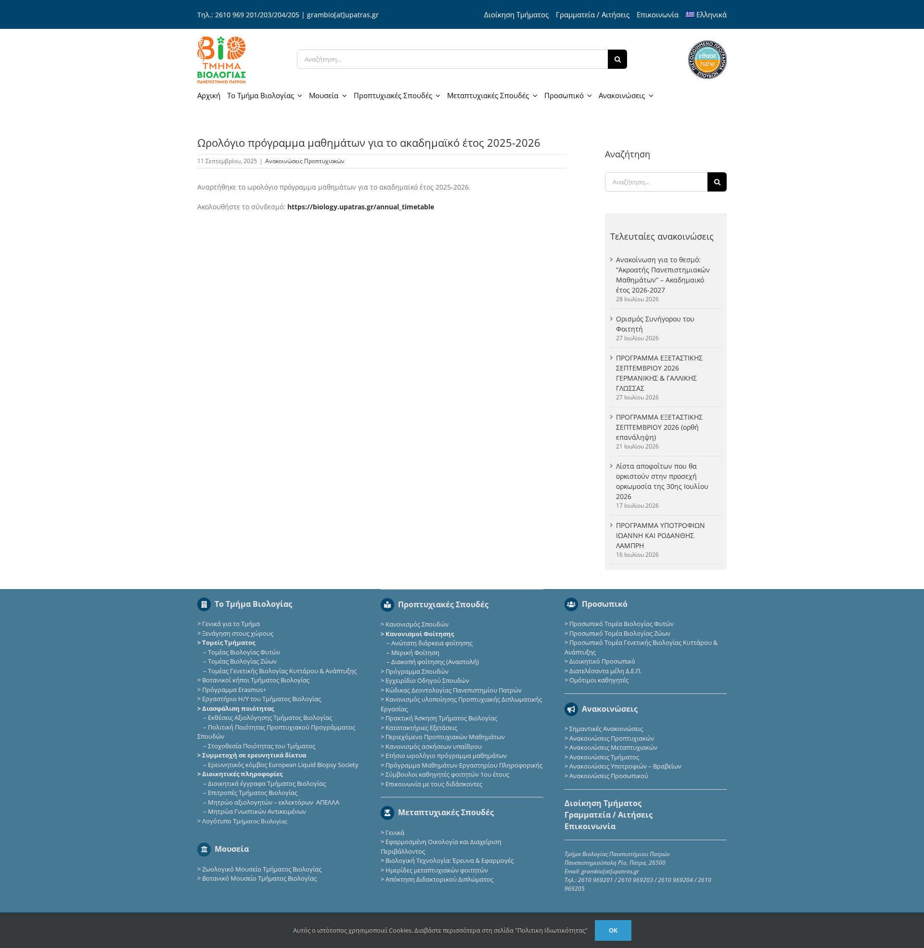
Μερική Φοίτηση (415, 652)
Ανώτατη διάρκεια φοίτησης (432, 643)
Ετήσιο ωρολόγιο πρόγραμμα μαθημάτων (446, 755)
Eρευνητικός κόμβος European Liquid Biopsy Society (283, 764)
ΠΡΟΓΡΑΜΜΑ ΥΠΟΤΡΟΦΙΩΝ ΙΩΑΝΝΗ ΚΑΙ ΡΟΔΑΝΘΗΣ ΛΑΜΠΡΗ (660, 535)
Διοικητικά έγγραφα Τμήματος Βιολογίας (267, 783)
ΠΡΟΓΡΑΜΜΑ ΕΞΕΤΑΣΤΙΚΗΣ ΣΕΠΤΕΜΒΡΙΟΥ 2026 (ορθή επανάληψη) (659, 427)
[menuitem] (706, 14)
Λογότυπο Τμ (244, 821)
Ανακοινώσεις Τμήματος (604, 757)
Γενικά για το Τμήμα (231, 623)
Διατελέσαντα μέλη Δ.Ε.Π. (605, 670)
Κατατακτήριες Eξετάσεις (421, 727)
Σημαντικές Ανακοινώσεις (606, 728)
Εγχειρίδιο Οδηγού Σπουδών (427, 680)
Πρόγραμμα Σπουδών (417, 671)
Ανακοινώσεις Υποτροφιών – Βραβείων (625, 766)
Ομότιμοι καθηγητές (599, 680)
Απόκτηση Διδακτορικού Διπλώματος (439, 879)
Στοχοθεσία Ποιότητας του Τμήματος (261, 746)
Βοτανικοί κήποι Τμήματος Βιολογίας (255, 680)
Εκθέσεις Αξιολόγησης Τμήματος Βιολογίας (270, 717)
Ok (613, 930)
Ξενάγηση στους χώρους (237, 633)
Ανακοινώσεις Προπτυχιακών (305, 161)
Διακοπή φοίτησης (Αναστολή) (435, 661)
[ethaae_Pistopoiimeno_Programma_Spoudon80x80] (707, 43)
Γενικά (394, 832)
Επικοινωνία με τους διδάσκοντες (433, 784)
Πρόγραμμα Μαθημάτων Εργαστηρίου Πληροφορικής (463, 765)
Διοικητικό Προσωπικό (602, 661)
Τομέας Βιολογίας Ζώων (242, 661)
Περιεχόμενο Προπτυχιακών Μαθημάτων (445, 736)
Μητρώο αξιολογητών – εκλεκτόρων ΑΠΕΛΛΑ (273, 802)
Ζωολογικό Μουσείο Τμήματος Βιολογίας (261, 869)
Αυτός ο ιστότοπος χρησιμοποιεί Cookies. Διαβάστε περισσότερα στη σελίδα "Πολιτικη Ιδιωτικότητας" (440, 930)
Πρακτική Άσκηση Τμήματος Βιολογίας (441, 718)
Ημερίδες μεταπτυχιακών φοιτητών (436, 870)
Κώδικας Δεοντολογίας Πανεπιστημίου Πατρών (453, 690)
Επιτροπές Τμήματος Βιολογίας (252, 792)
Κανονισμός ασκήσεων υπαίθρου (433, 746)
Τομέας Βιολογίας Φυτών (244, 652)
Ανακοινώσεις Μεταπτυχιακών (613, 747)
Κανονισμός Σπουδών (417, 624)
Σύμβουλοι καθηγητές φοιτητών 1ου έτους (447, 774)
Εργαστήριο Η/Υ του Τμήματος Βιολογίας (261, 698)
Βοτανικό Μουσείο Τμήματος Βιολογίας (259, 878)
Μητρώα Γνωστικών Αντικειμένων (257, 811)
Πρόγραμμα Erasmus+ (234, 689)
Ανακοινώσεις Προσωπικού (608, 775)
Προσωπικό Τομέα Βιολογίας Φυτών (621, 623)
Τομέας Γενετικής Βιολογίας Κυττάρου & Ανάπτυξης (282, 670)
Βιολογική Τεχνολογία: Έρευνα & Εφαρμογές (448, 860)
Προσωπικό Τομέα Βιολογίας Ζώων (619, 633)
